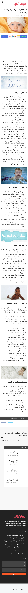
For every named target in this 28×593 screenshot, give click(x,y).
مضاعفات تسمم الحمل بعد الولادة (15, 535)
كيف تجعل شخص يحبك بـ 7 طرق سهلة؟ (12, 479)
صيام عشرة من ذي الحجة (17, 553)
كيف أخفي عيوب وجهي (14, 452)
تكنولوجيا (15, 464)
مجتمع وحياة (17, 15)
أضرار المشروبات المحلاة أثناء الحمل (14, 544)
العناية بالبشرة (13, 455)
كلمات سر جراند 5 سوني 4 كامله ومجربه (12, 461)
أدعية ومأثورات (7, 471)
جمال (8, 455)
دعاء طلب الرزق (14, 470)
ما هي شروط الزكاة (18, 550)
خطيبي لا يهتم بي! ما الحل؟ (10, 440)
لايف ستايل (23, 15)
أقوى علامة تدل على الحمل (17, 538)
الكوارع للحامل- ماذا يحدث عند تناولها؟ (14, 541)
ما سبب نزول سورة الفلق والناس (15, 547)
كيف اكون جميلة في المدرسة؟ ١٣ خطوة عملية (15, 434)
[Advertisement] (15, 49)
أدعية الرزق (14, 471)
